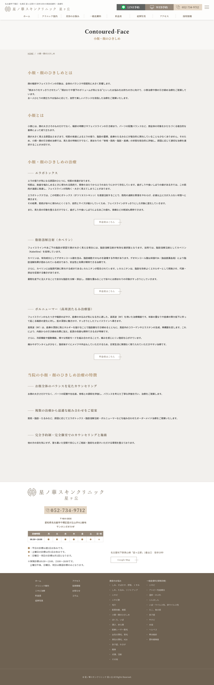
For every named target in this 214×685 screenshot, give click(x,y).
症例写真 (141, 16)
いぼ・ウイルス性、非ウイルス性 (164, 604)
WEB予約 (162, 7)
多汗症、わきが (119, 644)
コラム (75, 595)
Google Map (123, 560)
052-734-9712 (190, 7)
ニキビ (115, 594)
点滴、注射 (117, 654)
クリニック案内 (49, 16)
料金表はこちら (107, 222)
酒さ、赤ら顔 (118, 624)
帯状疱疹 (153, 634)
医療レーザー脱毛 (120, 629)
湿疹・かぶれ (155, 594)
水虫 (151, 624)
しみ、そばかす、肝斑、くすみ (126, 584)
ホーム (26, 16)
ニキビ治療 (40, 590)
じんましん (154, 599)
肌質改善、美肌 (119, 609)
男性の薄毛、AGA (119, 639)
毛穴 (114, 604)
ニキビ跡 (116, 599)
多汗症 (152, 614)
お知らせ (76, 590)
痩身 (114, 649)
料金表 (118, 16)
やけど (152, 619)
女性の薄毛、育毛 (120, 634)
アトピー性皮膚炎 (157, 589)
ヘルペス (153, 629)
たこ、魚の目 (155, 609)
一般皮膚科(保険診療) (156, 580)
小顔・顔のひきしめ (121, 614)
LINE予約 (133, 7)
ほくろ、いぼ (118, 619)
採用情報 (187, 16)
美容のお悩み (72, 16)
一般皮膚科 (95, 16)
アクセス (164, 16)
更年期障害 (154, 639)
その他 (115, 659)
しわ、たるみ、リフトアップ (125, 589)
